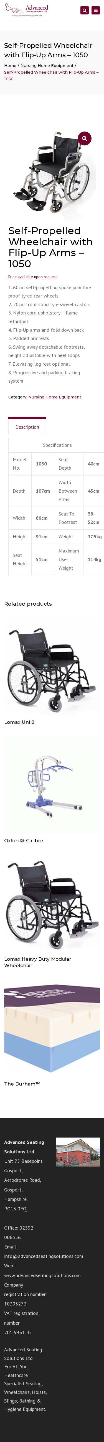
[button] (85, 138)
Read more (52, 667)
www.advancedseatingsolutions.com (42, 1275)
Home (10, 65)
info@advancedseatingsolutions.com (43, 1256)
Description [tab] (27, 427)
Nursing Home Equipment (47, 65)
